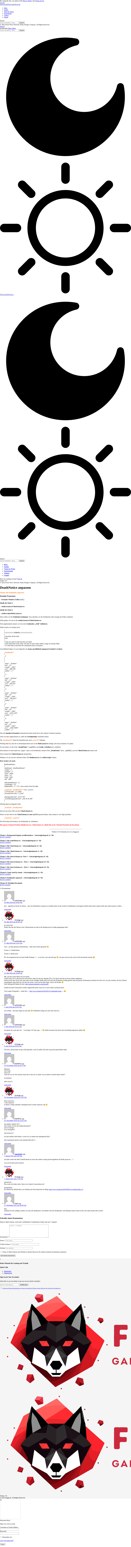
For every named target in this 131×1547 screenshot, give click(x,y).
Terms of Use (39, 1)
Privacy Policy (27, 1)
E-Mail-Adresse (5, 1244)
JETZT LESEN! (5, 837)
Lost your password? (7, 1540)
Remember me (7, 1537)
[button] (2, 3)
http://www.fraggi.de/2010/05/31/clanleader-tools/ (45, 991)
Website (2, 1248)
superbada (18, 1154)
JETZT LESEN (5, 885)
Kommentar (4, 1237)
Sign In (19, 579)
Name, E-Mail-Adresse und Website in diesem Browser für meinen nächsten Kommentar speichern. (34, 1252)
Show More (12, 28)
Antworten (7, 909)
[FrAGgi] (10, 4)
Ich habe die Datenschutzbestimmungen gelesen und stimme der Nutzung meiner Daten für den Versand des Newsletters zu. (31, 1288)
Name (2, 1240)
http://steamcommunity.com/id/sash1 (37, 984)
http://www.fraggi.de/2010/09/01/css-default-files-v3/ (66, 1189)
